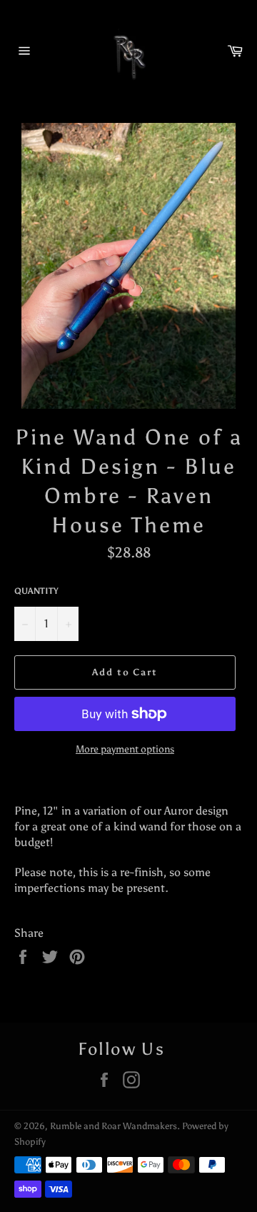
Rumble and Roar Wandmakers (113, 1126)
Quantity (36, 591)
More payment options (125, 749)
